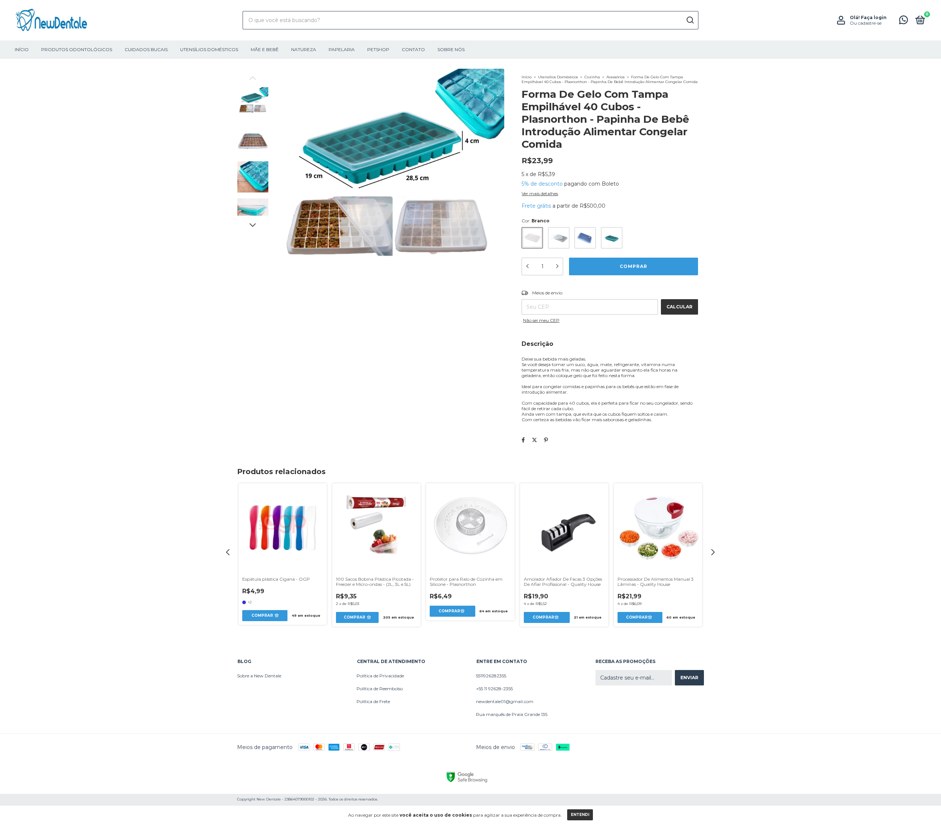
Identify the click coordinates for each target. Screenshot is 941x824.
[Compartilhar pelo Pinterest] (546, 440)
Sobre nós (451, 49)
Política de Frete (373, 701)
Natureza (303, 49)
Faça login (874, 17)
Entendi (580, 814)
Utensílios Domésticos (209, 49)
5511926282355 (491, 675)
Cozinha (592, 77)
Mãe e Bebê (265, 49)
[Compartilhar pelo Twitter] (534, 440)
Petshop (378, 49)
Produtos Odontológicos (76, 49)
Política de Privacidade (380, 675)
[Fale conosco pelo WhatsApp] (903, 21)
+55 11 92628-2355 (494, 688)
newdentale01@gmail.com (504, 701)
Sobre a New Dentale (259, 675)
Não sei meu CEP (541, 320)
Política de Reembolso (380, 688)
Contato (413, 49)
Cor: (536, 220)
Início (22, 49)
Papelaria (342, 49)
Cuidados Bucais (146, 49)
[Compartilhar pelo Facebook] (523, 440)
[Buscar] (690, 20)
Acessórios (616, 77)
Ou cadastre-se (865, 23)
